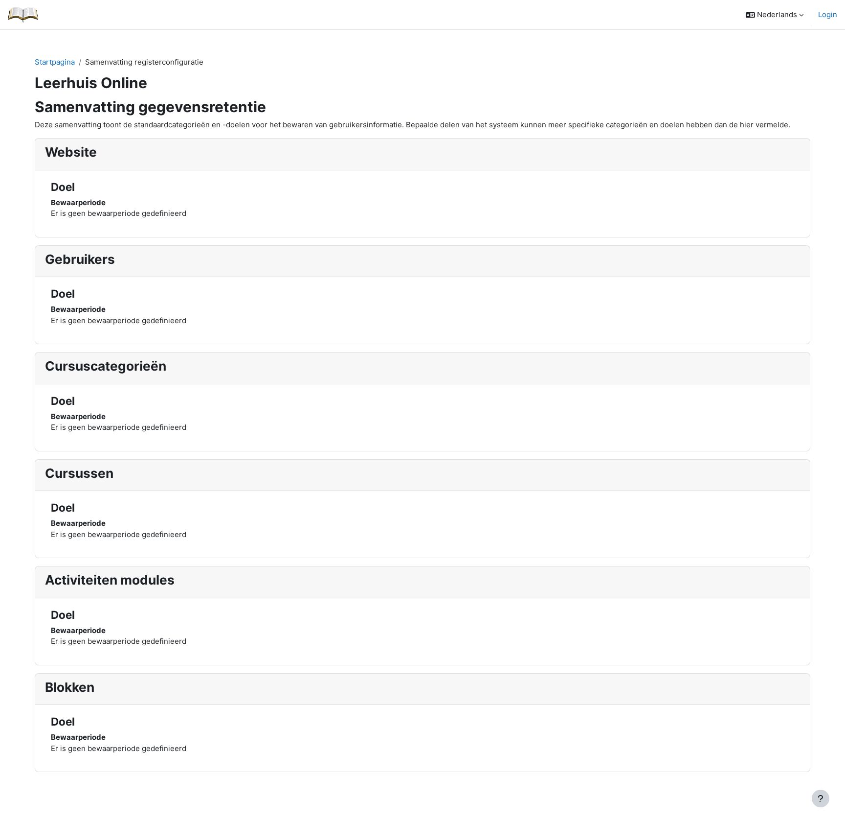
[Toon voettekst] (820, 798)
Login (827, 14)
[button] (774, 14)
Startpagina (55, 62)
